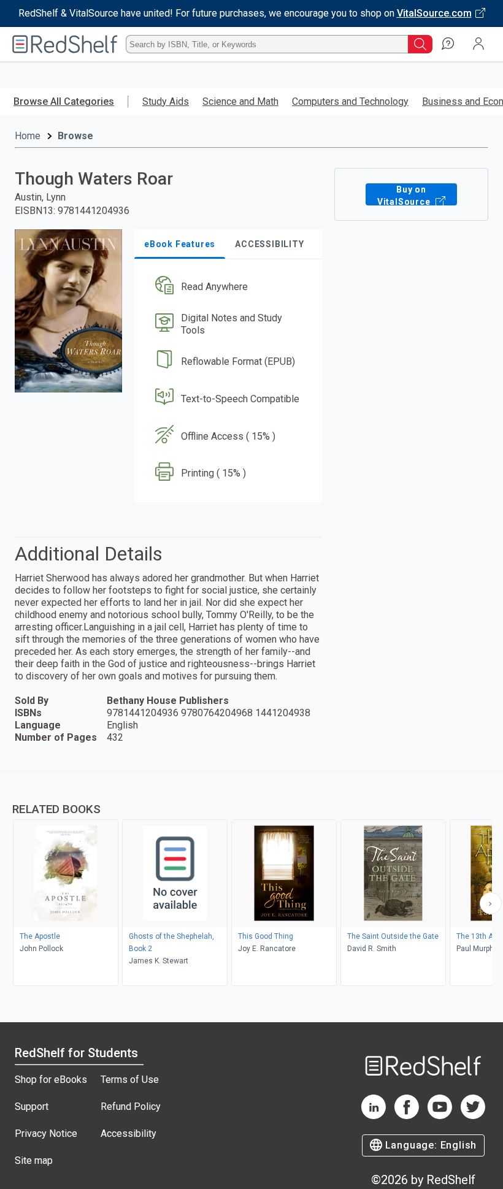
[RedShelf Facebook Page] (406, 1116)
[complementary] (251, 880)
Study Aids (165, 101)
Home (27, 136)
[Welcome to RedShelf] (65, 44)
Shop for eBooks (51, 1079)
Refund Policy (131, 1106)
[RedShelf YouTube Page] (440, 1116)
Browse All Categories (63, 101)
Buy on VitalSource (405, 195)
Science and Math (240, 101)
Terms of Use (130, 1079)
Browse (75, 136)
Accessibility (128, 1133)
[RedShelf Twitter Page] (473, 1116)
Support (31, 1106)
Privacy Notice (46, 1133)
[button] (227, 287)
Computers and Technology (350, 101)
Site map (34, 1160)
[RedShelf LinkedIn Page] (373, 1116)
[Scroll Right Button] (491, 903)
